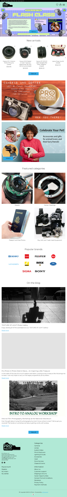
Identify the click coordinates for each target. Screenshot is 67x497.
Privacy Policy (38, 482)
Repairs (17, 205)
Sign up (33, 31)
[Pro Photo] (7, 4)
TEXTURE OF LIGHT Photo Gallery (15, 325)
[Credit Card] (33, 494)
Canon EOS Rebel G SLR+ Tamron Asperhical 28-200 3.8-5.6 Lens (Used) (25, 64)
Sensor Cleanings (49, 205)
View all (33, 73)
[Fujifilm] (40, 256)
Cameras (37, 446)
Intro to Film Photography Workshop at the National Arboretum (26, 419)
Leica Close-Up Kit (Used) (58, 62)
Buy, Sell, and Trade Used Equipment (50, 240)
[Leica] (53, 256)
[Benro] (14, 256)
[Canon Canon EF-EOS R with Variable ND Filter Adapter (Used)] (41, 52)
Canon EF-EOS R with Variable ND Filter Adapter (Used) (41, 64)
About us (37, 469)
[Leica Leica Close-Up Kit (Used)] (58, 52)
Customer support (40, 471)
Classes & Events (39, 463)
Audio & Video (38, 450)
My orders (5, 471)
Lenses (36, 448)
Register (4, 469)
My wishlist (5, 473)
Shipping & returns (40, 473)
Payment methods (40, 485)
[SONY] (40, 271)
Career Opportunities (41, 476)
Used (36, 459)
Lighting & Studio (40, 454)
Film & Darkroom (39, 452)
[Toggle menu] (63, 4)
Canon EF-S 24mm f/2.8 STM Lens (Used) (9, 63)
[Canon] (27, 256)
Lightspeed (45, 492)
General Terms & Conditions (43, 478)
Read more (5, 330)
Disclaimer (37, 480)
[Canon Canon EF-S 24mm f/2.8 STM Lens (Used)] (9, 52)
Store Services (39, 461)
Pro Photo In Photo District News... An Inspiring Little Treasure (26, 371)
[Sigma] (27, 271)
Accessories (38, 457)
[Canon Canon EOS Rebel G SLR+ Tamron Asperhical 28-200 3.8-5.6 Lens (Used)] (25, 52)
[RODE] (40, 264)
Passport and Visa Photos (17, 240)
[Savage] (53, 264)
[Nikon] (27, 264)
